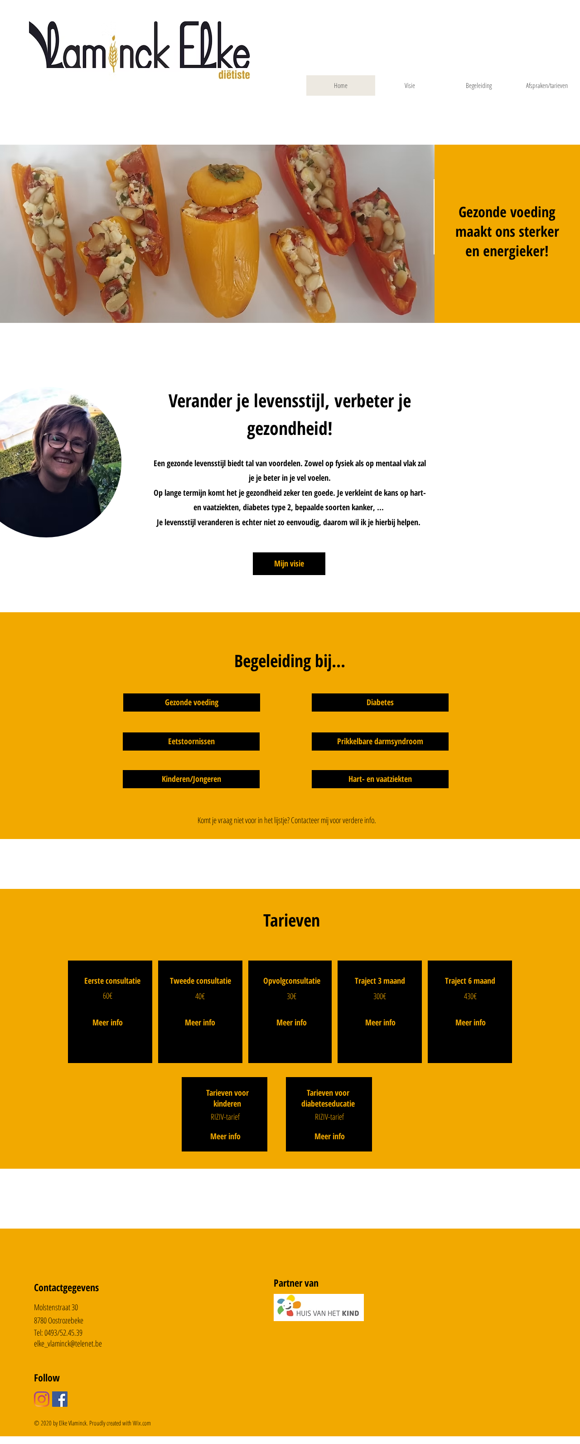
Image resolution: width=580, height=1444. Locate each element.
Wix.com (142, 1423)
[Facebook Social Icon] (60, 1399)
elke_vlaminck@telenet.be (68, 1343)
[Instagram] (41, 1399)
